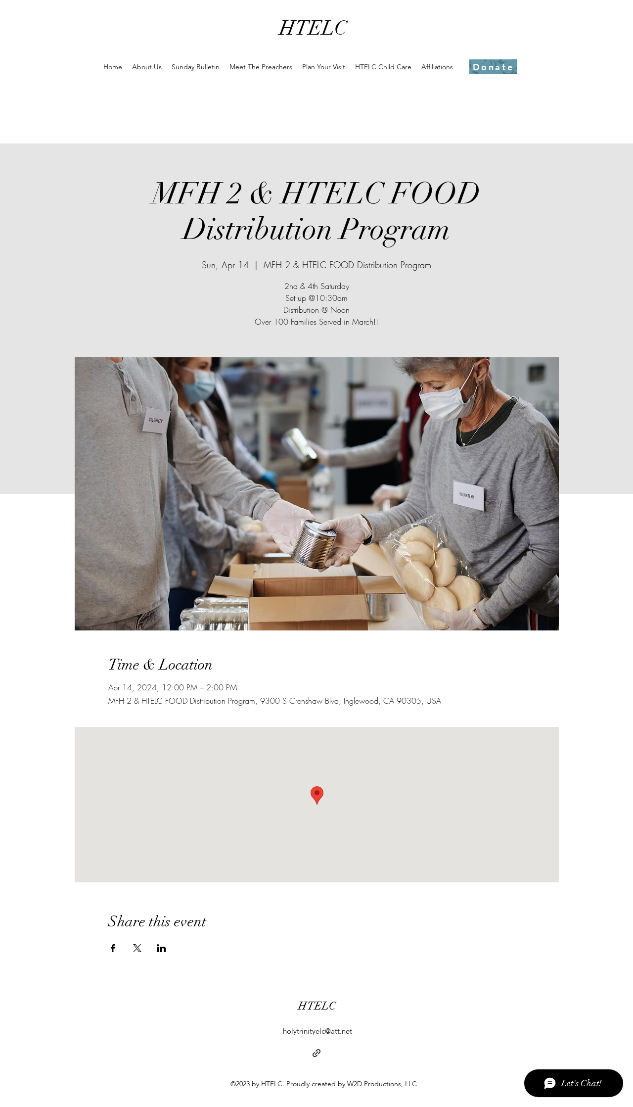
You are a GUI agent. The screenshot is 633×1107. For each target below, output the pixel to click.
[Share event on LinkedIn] (161, 948)
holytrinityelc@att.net (317, 1031)
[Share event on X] (137, 948)
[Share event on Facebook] (113, 948)
